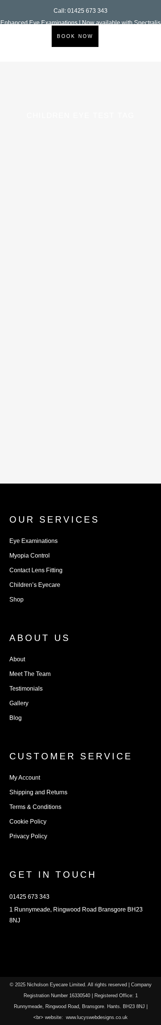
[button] (80, 11)
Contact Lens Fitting (36, 570)
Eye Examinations (33, 541)
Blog (15, 718)
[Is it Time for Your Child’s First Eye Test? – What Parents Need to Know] (80, 255)
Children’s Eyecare (34, 585)
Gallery (18, 703)
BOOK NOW (75, 36)
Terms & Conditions (35, 807)
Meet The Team (30, 674)
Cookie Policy (27, 821)
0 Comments (87, 460)
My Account (24, 777)
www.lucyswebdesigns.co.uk (97, 1017)
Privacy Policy (28, 836)
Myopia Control (29, 555)
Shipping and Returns (38, 792)
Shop (16, 599)
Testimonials (26, 688)
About (17, 659)
